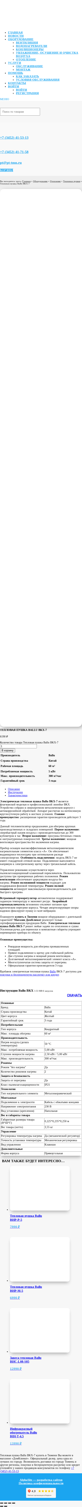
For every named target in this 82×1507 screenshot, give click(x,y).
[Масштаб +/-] (1, 1503)
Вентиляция (27, 42)
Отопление (26, 59)
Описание (14, 789)
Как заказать (27, 76)
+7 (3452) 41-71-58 (14, 152)
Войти (13, 86)
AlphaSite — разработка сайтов (41, 1479)
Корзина (6, 170)
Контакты (17, 83)
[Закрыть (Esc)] (13, 1503)
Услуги (14, 62)
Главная (15, 32)
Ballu (53, 971)
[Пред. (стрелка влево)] (1, 1506)
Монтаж (23, 69)
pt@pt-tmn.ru (11, 163)
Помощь (15, 73)
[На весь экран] (5, 1503)
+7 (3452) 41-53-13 (14, 138)
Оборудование (20, 39)
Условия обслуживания (38, 79)
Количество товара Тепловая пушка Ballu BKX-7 (29, 742)
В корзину (8, 750)
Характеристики (17, 795)
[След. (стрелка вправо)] (5, 1506)
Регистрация (27, 93)
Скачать (74, 995)
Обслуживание (29, 66)
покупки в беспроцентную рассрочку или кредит (29, 974)
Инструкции (15, 792)
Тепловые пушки (71, 181)
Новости (16, 35)
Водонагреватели (31, 46)
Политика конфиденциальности (41, 1483)
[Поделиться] (9, 1503)
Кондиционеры (30, 49)
